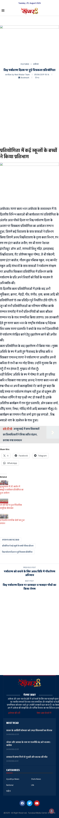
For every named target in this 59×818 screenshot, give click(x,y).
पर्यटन (8, 791)
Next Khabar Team (22, 74)
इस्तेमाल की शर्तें (15, 712)
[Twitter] (29, 803)
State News (36, 779)
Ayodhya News (12, 779)
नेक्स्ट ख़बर (29, 695)
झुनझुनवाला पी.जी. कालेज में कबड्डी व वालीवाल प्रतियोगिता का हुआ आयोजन (11, 489)
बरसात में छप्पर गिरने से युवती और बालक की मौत (26, 756)
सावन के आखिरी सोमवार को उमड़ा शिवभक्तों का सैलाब (29, 730)
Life (32, 785)
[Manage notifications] (51, 811)
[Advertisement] (29, 113)
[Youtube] (37, 803)
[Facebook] (22, 803)
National (9, 785)
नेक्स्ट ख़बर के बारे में (44, 712)
